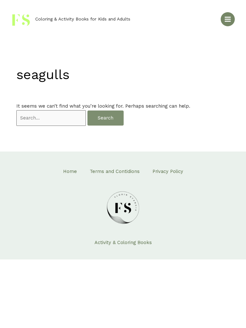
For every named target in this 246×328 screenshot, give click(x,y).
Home (70, 171)
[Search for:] (51, 118)
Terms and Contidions (115, 171)
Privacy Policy (167, 171)
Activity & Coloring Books (123, 242)
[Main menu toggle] (228, 19)
